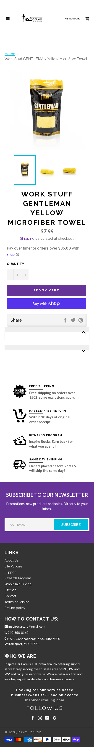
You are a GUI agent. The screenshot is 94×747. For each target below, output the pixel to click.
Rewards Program (18, 578)
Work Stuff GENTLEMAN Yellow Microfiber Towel (46, 59)
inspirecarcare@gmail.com (26, 626)
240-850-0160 (17, 632)
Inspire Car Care (29, 732)
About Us (11, 560)
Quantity (15, 264)
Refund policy (15, 608)
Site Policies (13, 566)
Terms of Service (17, 602)
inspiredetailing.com (44, 700)
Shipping (27, 238)
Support (10, 572)
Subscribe (74, 524)
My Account (72, 18)
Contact (10, 596)
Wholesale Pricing (18, 584)
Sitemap (10, 590)
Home (10, 54)
